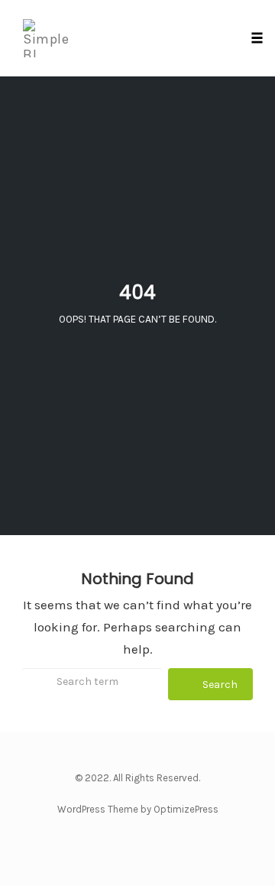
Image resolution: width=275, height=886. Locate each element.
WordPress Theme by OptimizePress (137, 809)
